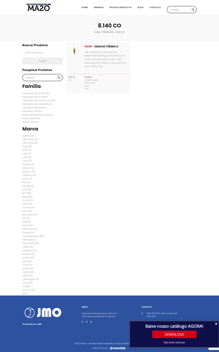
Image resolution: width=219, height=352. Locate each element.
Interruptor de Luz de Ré (34, 96)
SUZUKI (27, 264)
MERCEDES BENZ (33, 236)
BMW (26, 150)
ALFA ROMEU (30, 142)
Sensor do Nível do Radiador (37, 114)
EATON (27, 178)
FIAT (26, 182)
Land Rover (29, 228)
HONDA (27, 200)
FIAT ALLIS (28, 185)
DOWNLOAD (174, 334)
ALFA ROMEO (30, 139)
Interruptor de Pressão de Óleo (38, 100)
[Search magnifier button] (193, 9)
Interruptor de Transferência (37, 104)
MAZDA (28, 232)
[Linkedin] (91, 321)
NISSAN (27, 246)
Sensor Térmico (30, 121)
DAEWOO (28, 171)
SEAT (26, 261)
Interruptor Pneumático (34, 107)
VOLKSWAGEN (30, 279)
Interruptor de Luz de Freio (36, 93)
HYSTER (27, 203)
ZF (25, 293)
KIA (25, 218)
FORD (26, 189)
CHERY (27, 160)
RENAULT (28, 254)
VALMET (28, 272)
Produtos (108, 32)
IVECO (27, 211)
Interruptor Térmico (32, 111)
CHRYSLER (28, 164)
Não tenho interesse (174, 342)
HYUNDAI (28, 207)
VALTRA (27, 275)
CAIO (26, 153)
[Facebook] (82, 321)
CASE (26, 157)
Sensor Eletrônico (31, 118)
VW (26, 286)
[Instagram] (86, 321)
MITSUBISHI (29, 239)
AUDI (26, 146)
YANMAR (28, 289)
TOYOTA (27, 268)
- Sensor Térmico (101, 46)
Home (97, 32)
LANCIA (27, 225)
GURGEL (27, 196)
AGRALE (28, 135)
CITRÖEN (28, 168)
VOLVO (27, 282)
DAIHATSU (29, 175)
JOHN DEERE (29, 214)
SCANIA (28, 257)
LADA (26, 221)
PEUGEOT (29, 250)
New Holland (30, 243)
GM (26, 193)
